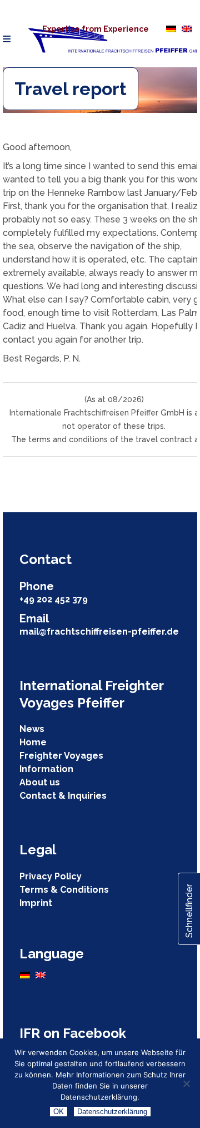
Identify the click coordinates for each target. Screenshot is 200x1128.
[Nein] (186, 1083)
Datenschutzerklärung (112, 1111)
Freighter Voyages (61, 755)
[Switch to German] (171, 28)
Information (46, 769)
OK (58, 1111)
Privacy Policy (50, 876)
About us (39, 782)
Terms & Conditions (64, 889)
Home (33, 742)
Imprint (35, 903)
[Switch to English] (186, 28)
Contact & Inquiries (63, 795)
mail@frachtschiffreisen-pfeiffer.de (99, 631)
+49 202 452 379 (53, 599)
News (31, 729)
